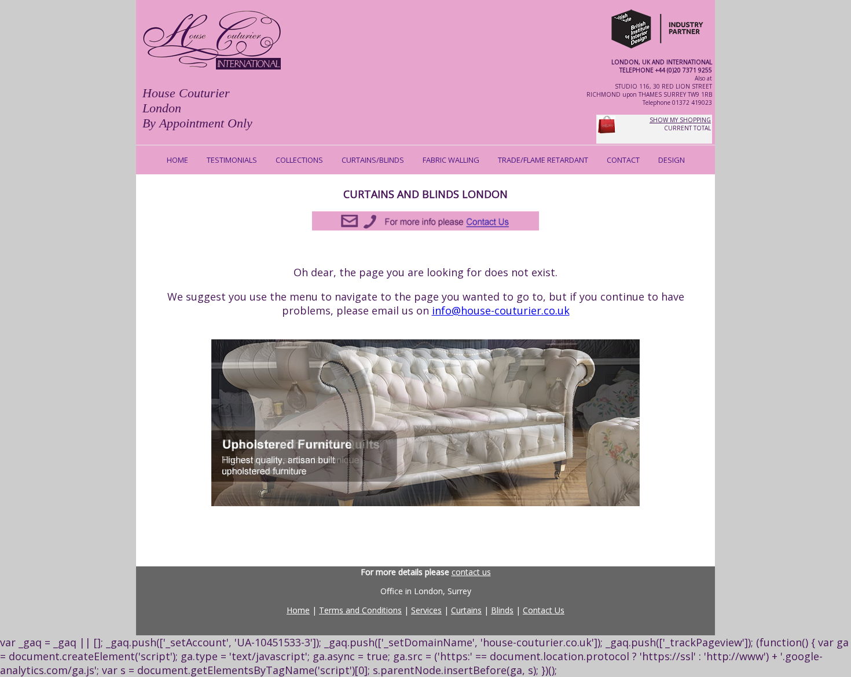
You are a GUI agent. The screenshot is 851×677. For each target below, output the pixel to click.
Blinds (502, 610)
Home (298, 610)
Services (426, 610)
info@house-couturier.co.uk (501, 310)
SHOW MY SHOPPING (680, 120)
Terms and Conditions (360, 610)
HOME (177, 160)
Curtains (466, 610)
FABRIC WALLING (451, 160)
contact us (471, 571)
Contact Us (543, 610)
